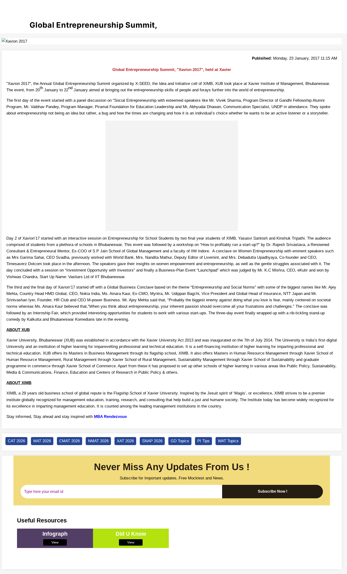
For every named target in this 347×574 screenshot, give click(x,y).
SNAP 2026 (152, 441)
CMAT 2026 (69, 441)
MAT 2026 (42, 441)
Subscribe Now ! (272, 491)
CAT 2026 (16, 441)
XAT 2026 (125, 441)
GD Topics (180, 441)
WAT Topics (228, 441)
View (55, 542)
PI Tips (203, 441)
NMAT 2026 (98, 441)
